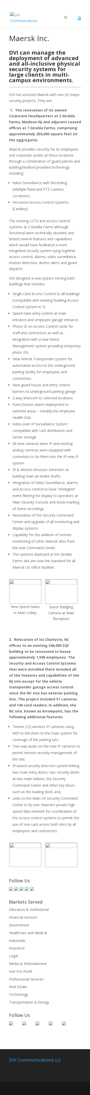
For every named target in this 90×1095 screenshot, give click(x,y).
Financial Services (23, 917)
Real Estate (18, 986)
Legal (13, 955)
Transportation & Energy (29, 1002)
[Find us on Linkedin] (22, 889)
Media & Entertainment (28, 963)
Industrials (17, 940)
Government (19, 925)
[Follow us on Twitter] (16, 889)
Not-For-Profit (20, 971)
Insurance (17, 948)
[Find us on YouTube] (32, 889)
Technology (18, 994)
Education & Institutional (29, 909)
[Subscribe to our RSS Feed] (27, 889)
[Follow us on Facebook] (11, 889)
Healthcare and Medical (28, 932)
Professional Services (26, 979)
